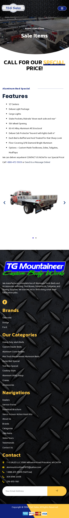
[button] (4, 203)
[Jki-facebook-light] (4, 302)
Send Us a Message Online (37, 162)
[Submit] (57, 491)
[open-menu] (62, 8)
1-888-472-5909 (14, 162)
